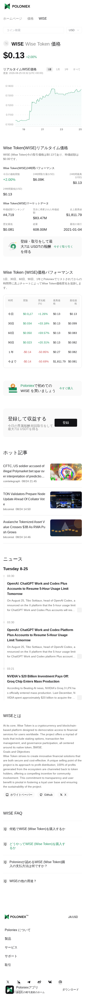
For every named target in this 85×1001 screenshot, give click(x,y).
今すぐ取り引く (63, 246)
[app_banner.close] (79, 985)
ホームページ (12, 18)
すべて (76, 69)
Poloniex (17, 6)
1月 (58, 69)
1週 (49, 69)
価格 (30, 18)
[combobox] (33, 30)
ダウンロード (70, 989)
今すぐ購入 (66, 388)
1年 (66, 69)
